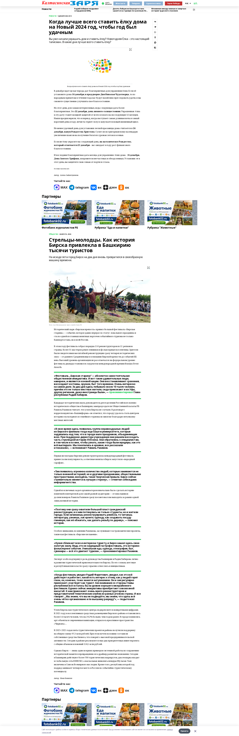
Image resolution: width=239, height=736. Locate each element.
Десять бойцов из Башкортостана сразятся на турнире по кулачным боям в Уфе (131, 10)
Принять (184, 731)
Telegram (136, 3)
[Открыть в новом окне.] (61, 187)
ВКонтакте (120, 3)
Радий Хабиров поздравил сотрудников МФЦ (86, 10)
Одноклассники (153, 3)
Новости (46, 9)
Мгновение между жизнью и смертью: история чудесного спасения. (168, 10)
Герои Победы (173, 3)
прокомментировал (121, 392)
